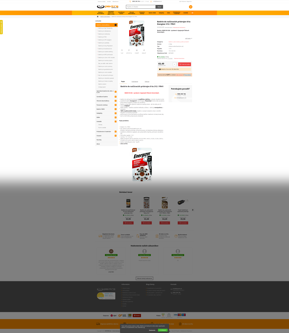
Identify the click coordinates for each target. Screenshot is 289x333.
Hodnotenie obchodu (128, 297)
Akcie (98, 144)
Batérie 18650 (100, 109)
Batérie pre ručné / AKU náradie (106, 57)
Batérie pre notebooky (104, 34)
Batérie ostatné (102, 84)
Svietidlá (99, 121)
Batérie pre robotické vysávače (106, 78)
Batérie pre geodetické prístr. (105, 69)
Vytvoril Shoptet (175, 331)
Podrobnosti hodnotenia (179, 27)
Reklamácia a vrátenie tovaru (129, 292)
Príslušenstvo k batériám (104, 131)
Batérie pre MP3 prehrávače (105, 54)
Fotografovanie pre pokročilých (154, 288)
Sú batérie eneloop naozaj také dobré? (156, 290)
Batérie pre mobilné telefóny (105, 51)
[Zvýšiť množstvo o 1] (177, 63)
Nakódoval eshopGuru (186, 331)
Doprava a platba (101, 1)
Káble (98, 117)
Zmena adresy (126, 290)
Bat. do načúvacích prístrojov (105, 75)
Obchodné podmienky (128, 301)
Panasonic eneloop (102, 105)
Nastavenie (152, 330)
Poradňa (124, 304)
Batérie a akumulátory (103, 25)
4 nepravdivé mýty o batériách (154, 295)
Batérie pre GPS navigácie (104, 40)
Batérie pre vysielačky (103, 43)
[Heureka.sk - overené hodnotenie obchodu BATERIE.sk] (106, 295)
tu (144, 327)
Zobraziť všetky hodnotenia (144, 278)
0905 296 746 (181, 94)
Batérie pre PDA (102, 37)
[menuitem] (100, 13)
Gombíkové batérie (102, 96)
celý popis (188, 38)
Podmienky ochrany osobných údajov (131, 295)
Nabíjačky (99, 113)
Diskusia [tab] (147, 81)
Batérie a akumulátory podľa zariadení (179, 42)
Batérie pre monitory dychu (105, 60)
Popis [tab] (123, 81)
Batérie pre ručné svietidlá (105, 72)
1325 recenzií (179, 75)
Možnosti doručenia (179, 58)
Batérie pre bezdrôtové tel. (105, 48)
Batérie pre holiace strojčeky (105, 81)
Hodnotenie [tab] (135, 81)
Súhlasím (163, 330)
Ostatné (99, 136)
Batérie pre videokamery (104, 31)
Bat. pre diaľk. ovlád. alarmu (105, 63)
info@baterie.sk (181, 98)
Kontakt (109, 1)
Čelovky (100, 124)
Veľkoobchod (115, 1)
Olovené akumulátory (103, 101)
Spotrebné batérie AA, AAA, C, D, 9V (105, 91)
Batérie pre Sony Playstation (105, 45)
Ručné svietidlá (102, 127)
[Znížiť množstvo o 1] (177, 65)
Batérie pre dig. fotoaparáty (105, 28)
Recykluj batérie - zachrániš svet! (154, 292)
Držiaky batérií (102, 87)
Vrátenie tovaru (126, 288)
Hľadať (159, 7)
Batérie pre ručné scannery (105, 66)
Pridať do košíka (185, 64)
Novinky (99, 140)
